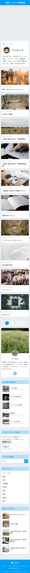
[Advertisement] (15, 22)
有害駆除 (5, 483)
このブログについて (13, 566)
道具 (4, 501)
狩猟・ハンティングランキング (10, 444)
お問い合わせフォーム (15, 568)
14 (18, 323)
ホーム (4, 566)
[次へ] (23, 323)
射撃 (4, 476)
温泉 (4, 490)
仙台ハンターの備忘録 (15, 2)
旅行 (4, 480)
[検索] (26, 461)
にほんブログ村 (6, 449)
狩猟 (4, 494)
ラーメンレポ (7, 473)
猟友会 (5, 497)
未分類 (5, 487)
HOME (16, 563)
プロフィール (24, 566)
